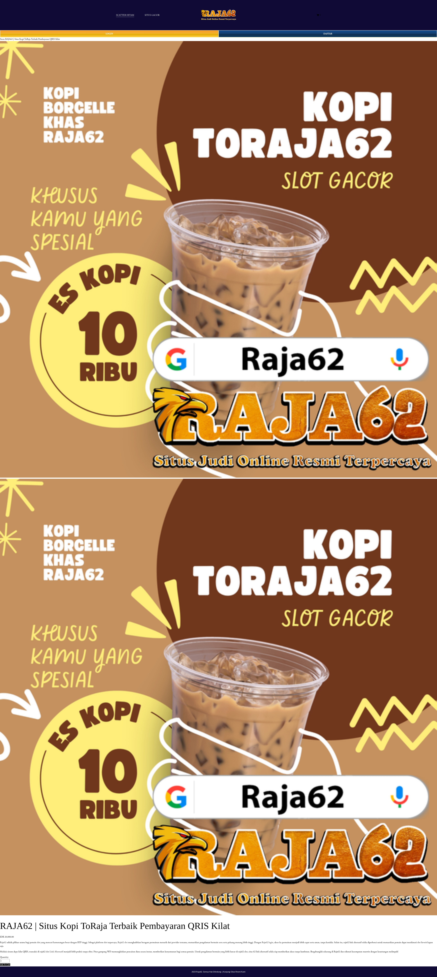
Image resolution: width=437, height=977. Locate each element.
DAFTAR (327, 33)
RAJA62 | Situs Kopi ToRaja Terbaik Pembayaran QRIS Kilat (32, 39)
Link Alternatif (56, 951)
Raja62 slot (123, 942)
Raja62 (3, 942)
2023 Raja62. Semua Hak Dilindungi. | (207, 972)
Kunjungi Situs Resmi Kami (234, 972)
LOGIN (109, 33)
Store (2, 39)
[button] (5, 964)
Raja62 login (267, 942)
